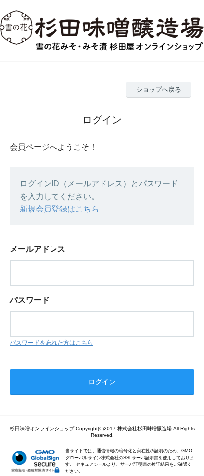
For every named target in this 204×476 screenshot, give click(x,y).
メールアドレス (37, 249)
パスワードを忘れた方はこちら (51, 342)
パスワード (30, 300)
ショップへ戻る (158, 89)
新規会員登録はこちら (59, 209)
